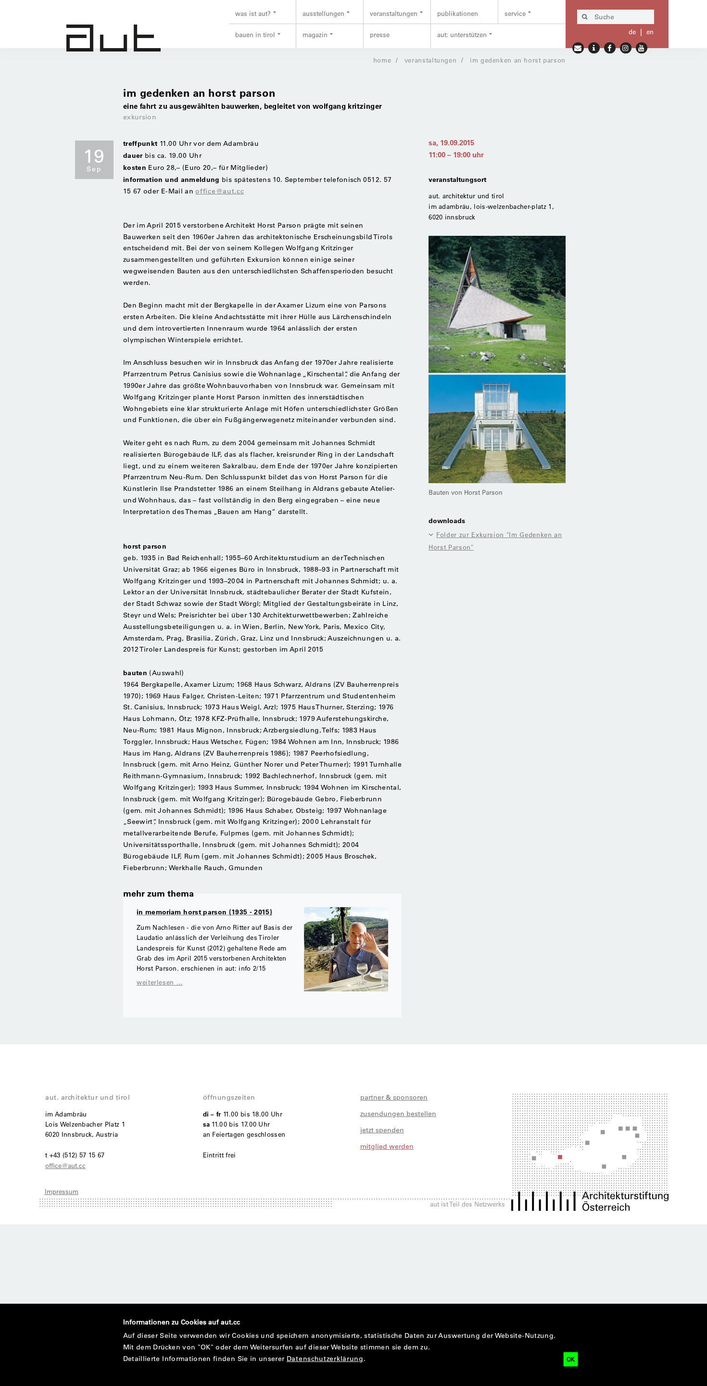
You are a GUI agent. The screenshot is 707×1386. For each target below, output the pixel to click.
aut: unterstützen (462, 34)
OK (571, 1359)
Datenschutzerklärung (325, 1358)
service (515, 13)
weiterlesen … (160, 982)
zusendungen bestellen (398, 1113)
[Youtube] (642, 47)
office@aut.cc (219, 191)
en (650, 31)
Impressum (61, 1191)
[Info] (594, 47)
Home (382, 60)
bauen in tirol (255, 34)
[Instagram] (626, 47)
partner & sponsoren (394, 1097)
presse (380, 34)
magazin (315, 34)
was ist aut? (253, 13)
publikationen (457, 13)
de (632, 31)
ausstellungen (323, 13)
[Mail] (578, 47)
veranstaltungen (393, 13)
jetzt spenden (382, 1130)
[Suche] (584, 17)
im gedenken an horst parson (518, 60)
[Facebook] (610, 47)
